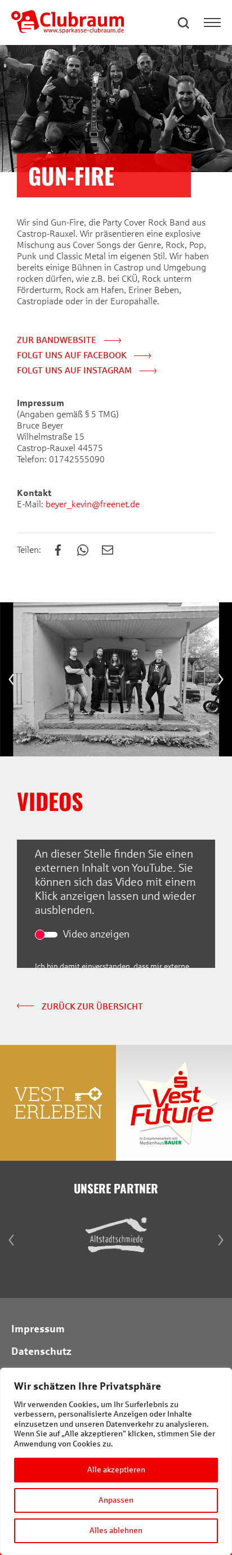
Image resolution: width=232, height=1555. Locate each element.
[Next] (220, 679)
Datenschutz (41, 1351)
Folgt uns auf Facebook (72, 355)
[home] (67, 30)
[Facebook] (63, 550)
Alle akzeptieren (116, 1470)
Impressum (38, 1329)
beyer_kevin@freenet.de (91, 504)
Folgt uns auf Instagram (75, 370)
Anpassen (116, 1500)
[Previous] (11, 679)
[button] (184, 22)
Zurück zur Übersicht (91, 1006)
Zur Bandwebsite (58, 340)
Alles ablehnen (116, 1530)
